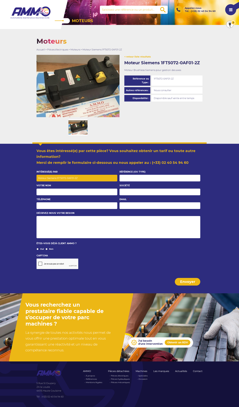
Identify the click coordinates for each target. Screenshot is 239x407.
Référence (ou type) (132, 171)
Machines (141, 371)
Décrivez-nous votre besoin (55, 213)
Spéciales (143, 376)
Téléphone (43, 199)
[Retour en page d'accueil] (30, 12)
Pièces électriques (57, 49)
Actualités (181, 371)
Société (124, 185)
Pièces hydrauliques (120, 379)
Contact (197, 371)
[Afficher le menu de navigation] (230, 9)
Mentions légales (94, 382)
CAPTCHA (42, 255)
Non (51, 249)
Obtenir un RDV (177, 342)
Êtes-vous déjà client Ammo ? (56, 243)
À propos (90, 376)
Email (124, 199)
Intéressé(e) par (47, 171)
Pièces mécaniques (120, 382)
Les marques (161, 371)
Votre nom (44, 185)
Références (91, 379)
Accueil (41, 49)
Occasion (142, 379)
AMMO (87, 371)
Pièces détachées (118, 371)
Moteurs (75, 49)
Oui (42, 249)
